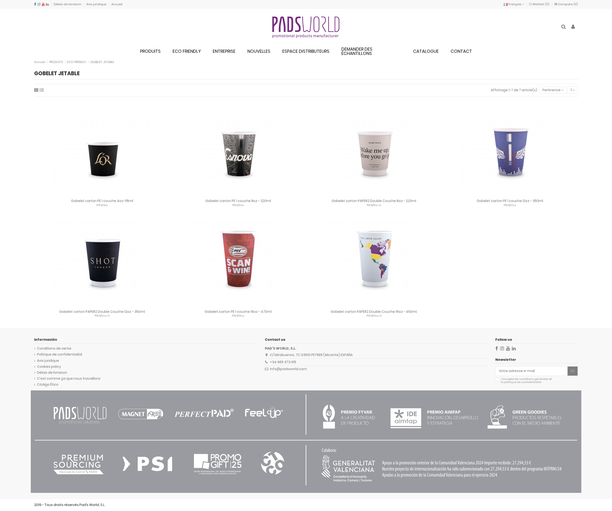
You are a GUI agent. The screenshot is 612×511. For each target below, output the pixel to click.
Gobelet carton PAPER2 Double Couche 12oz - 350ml (102, 311)
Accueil (116, 4)
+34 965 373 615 (283, 362)
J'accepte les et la (526, 381)
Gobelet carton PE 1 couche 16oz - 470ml (238, 311)
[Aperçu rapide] (108, 195)
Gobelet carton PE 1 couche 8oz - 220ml (238, 200)
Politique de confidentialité (59, 354)
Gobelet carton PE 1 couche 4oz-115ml (102, 200)
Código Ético (47, 384)
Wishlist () (541, 4)
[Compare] (102, 195)
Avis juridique (96, 4)
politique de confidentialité (522, 382)
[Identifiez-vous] (573, 27)
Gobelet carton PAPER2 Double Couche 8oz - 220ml (374, 200)
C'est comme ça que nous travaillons (68, 378)
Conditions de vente (54, 348)
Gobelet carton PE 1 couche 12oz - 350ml (510, 200)
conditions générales (533, 379)
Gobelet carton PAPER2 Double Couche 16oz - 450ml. (374, 311)
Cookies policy (49, 366)
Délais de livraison (68, 4)
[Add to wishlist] (95, 195)
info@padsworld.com (288, 369)
